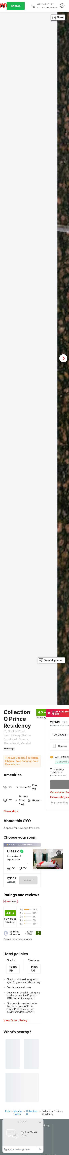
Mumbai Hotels (18, 1112)
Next (63, 358)
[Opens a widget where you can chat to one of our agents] (23, 1136)
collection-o (32, 1112)
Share (60, 17)
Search (16, 6)
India (7, 1111)
